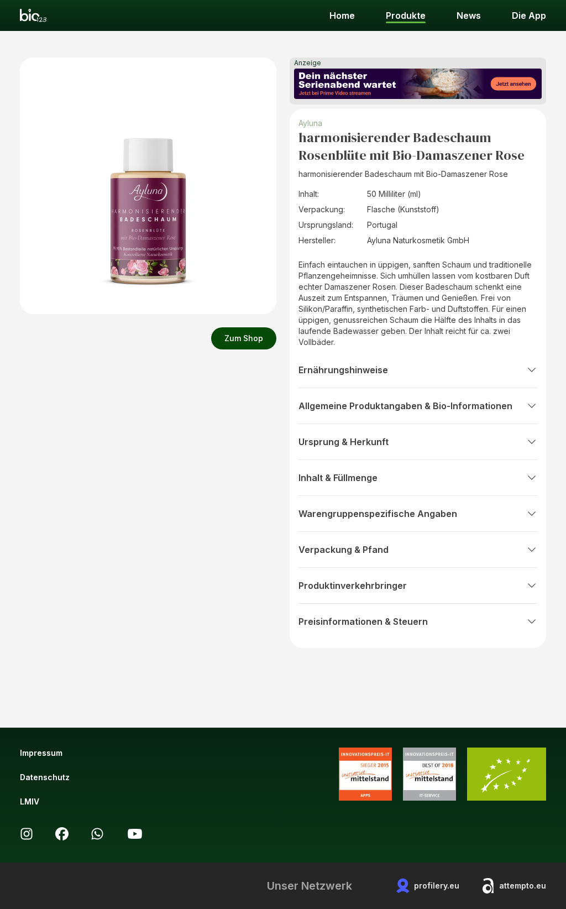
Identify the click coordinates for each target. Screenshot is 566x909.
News (469, 15)
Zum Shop (243, 338)
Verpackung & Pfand (343, 549)
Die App (529, 15)
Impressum (41, 753)
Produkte (406, 15)
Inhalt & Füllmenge (338, 477)
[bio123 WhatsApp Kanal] (97, 833)
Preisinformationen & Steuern (363, 621)
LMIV (29, 801)
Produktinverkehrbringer (352, 585)
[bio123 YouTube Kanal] (135, 833)
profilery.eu (436, 885)
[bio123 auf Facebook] (62, 833)
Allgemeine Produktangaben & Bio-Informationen (405, 405)
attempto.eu (522, 885)
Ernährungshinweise (343, 369)
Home (342, 15)
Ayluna (310, 123)
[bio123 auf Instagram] (26, 833)
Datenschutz (45, 777)
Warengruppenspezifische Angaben (377, 513)
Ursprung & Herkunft (343, 441)
